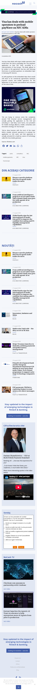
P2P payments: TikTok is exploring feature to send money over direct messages (23, 389)
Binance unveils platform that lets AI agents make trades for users (22, 179)
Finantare (16, 377)
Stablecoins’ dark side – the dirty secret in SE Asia (23, 329)
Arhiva (17, 664)
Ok (18, 687)
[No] (35, 684)
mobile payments (8, 157)
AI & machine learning (21, 206)
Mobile (12, 32)
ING (28, 153)
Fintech (15, 185)
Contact (18, 661)
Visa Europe (6, 161)
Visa (24, 157)
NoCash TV (9, 557)
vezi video (7, 589)
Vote (15, 547)
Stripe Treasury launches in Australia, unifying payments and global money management (24, 346)
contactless (20, 153)
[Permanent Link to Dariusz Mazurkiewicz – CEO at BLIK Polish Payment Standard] (15, 454)
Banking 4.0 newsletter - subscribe (18, 416)
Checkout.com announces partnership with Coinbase (15, 584)
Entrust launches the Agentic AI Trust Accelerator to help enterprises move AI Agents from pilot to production (17, 614)
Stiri (8, 32)
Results (21, 547)
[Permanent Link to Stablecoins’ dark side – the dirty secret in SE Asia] (6, 333)
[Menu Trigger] (30, 3)
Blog (14, 319)
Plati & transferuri (20, 353)
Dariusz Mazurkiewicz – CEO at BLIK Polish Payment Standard (17, 457)
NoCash (4, 32)
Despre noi (18, 658)
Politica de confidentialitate (17, 667)
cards (11, 153)
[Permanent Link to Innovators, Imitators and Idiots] (6, 317)
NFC (18, 157)
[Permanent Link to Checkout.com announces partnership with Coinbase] (18, 581)
